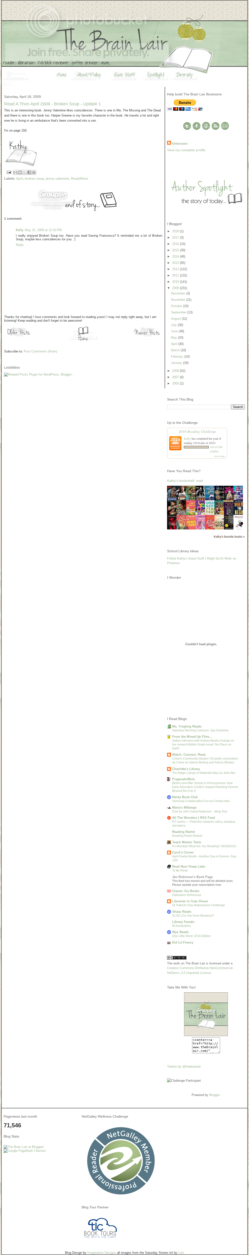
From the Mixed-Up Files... (192, 736)
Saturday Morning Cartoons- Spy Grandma (200, 730)
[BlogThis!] (20, 172)
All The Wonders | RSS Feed (193, 818)
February (177, 356)
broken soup (34, 178)
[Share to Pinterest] (33, 172)
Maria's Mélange (184, 807)
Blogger (214, 1095)
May (174, 337)
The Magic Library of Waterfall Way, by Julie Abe (203, 773)
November (178, 299)
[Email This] (15, 172)
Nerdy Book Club (185, 797)
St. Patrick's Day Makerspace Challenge (198, 905)
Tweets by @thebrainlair (184, 1066)
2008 (176, 371)
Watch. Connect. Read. (189, 754)
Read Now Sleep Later (188, 866)
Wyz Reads (180, 932)
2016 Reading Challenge (197, 431)
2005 (176, 383)
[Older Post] (18, 336)
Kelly (19, 230)
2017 (176, 237)
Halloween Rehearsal (186, 895)
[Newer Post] (147, 336)
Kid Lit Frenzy (182, 942)
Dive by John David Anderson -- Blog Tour (199, 811)
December (178, 293)
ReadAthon (79, 178)
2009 (176, 288)
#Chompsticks (181, 926)
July (174, 325)
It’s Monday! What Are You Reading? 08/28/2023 (204, 846)
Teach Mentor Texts (186, 842)
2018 (176, 231)
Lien (181, 1253)
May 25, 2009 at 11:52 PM (43, 230)
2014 (176, 256)
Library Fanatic (183, 922)
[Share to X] (24, 172)
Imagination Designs (101, 1253)
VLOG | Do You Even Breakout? (193, 915)
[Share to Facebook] (29, 172)
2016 (176, 244)
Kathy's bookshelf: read (185, 481)
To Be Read (180, 870)
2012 (176, 269)
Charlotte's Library (186, 769)
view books (219, 456)
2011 (176, 275)
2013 (176, 263)
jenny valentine (57, 178)
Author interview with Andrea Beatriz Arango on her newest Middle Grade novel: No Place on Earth (203, 744)
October (177, 306)
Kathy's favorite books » (229, 536)
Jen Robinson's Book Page (192, 877)
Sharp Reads (181, 911)
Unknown (180, 143)
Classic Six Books (185, 891)
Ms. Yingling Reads (187, 726)
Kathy (187, 438)
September (179, 312)
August (176, 318)
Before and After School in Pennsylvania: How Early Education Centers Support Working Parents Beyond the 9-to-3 (205, 787)
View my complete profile (186, 150)
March (176, 350)
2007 (176, 377)
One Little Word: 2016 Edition (191, 936)
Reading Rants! (183, 832)
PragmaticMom (183, 779)
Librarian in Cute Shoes (190, 901)
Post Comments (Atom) (40, 351)
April (19, 178)
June (175, 331)
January (177, 363)
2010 (176, 282)
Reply (20, 245)
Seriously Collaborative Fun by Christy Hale (201, 801)
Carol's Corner (183, 852)
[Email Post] (8, 172)
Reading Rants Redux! (187, 835)
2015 (176, 250)
